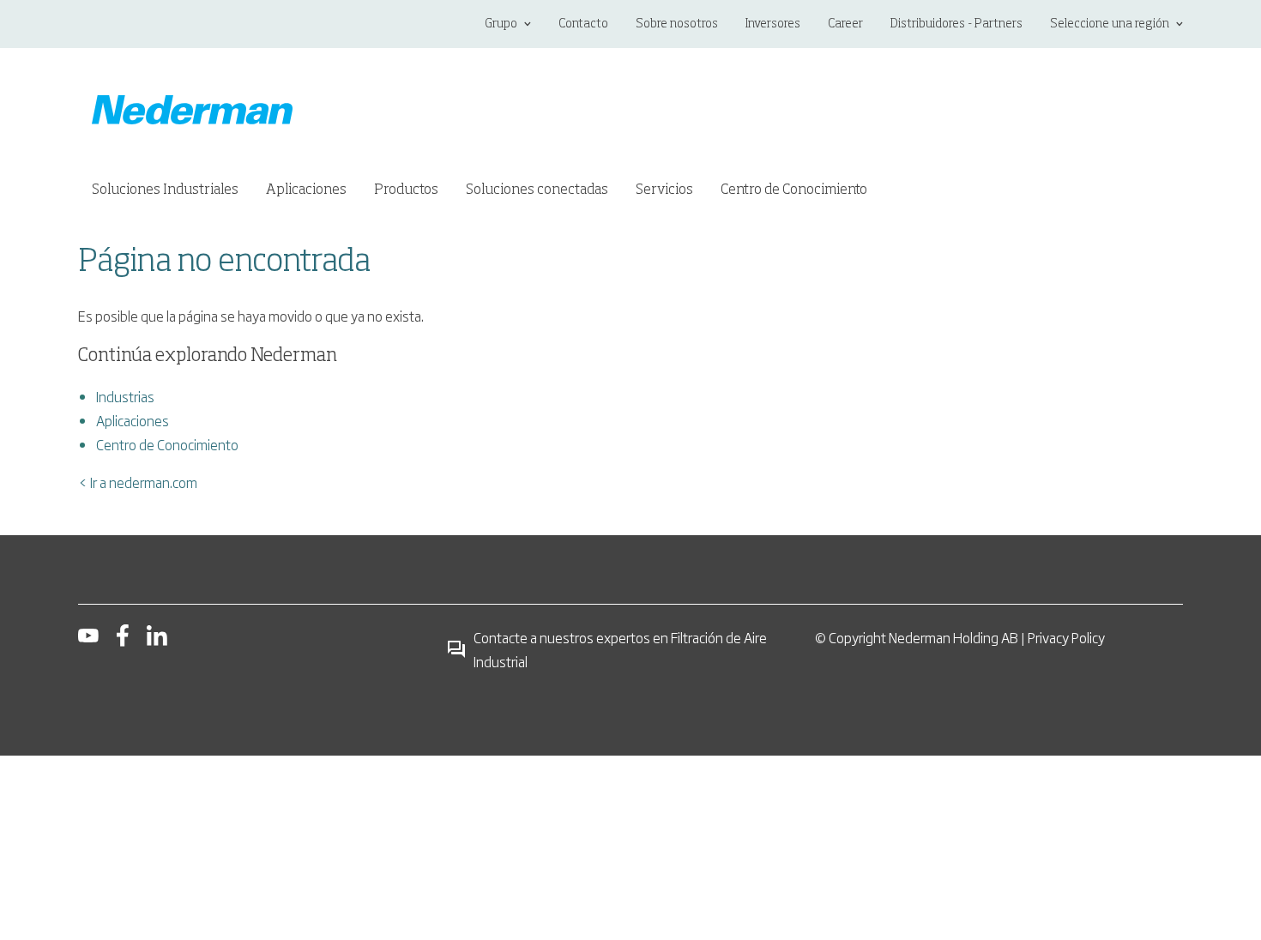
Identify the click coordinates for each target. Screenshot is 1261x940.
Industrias (125, 396)
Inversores (772, 24)
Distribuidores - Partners (956, 24)
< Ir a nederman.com (137, 482)
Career (845, 24)
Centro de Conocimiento (167, 444)
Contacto (583, 24)
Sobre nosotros (677, 24)
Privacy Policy (1066, 637)
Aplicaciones (132, 420)
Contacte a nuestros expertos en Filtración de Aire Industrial (620, 649)
